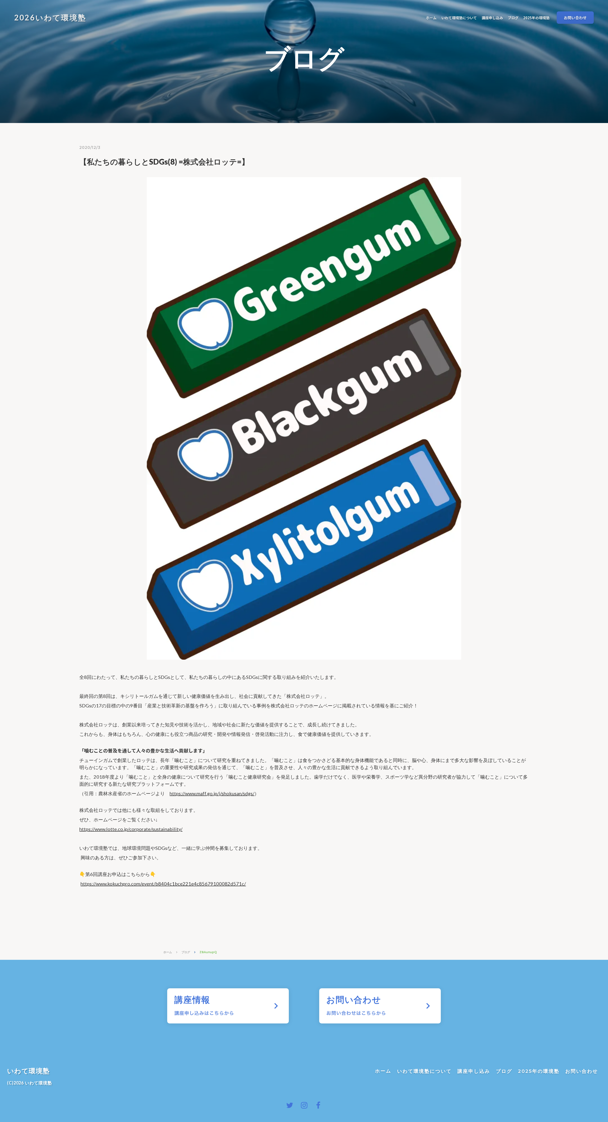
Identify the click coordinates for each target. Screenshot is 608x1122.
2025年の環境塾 (539, 1071)
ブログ (185, 952)
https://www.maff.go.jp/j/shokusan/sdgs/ (212, 793)
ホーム (167, 952)
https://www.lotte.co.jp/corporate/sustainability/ (130, 829)
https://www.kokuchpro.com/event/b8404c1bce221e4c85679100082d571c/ (163, 883)
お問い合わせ (581, 1071)
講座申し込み (473, 1071)
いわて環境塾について (424, 1071)
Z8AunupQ (208, 952)
